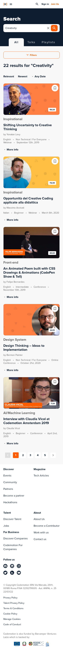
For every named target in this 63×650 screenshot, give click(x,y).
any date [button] (40, 76)
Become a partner (13, 496)
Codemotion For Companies (13, 547)
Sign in (45, 4)
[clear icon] (48, 28)
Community (10, 482)
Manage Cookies (12, 619)
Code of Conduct (12, 624)
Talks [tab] (31, 42)
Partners (8, 489)
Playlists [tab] (48, 42)
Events (7, 475)
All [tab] (16, 42)
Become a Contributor (46, 526)
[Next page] (53, 455)
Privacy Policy (10, 597)
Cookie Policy (10, 614)
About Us (39, 519)
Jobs (6, 526)
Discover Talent (12, 519)
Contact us (40, 539)
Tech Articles (41, 475)
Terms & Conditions (13, 608)
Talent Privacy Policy (13, 603)
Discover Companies (15, 538)
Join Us (55, 4)
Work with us (41, 532)
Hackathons (10, 502)
